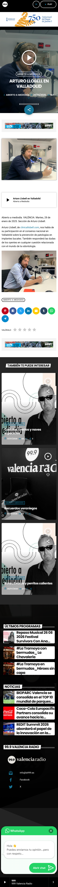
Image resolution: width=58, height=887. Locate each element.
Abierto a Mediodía (28, 74)
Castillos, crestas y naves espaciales (22, 431)
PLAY (48, 4)
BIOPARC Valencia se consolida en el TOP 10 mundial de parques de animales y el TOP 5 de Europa (35, 701)
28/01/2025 (38, 94)
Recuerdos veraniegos (20, 508)
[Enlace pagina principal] (4, 4)
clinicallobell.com (29, 227)
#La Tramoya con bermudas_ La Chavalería (31, 652)
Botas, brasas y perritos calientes (28, 583)
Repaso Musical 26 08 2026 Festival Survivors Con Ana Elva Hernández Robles (35, 639)
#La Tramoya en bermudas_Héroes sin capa (35, 668)
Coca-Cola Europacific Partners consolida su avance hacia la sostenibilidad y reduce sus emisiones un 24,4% (35, 719)
